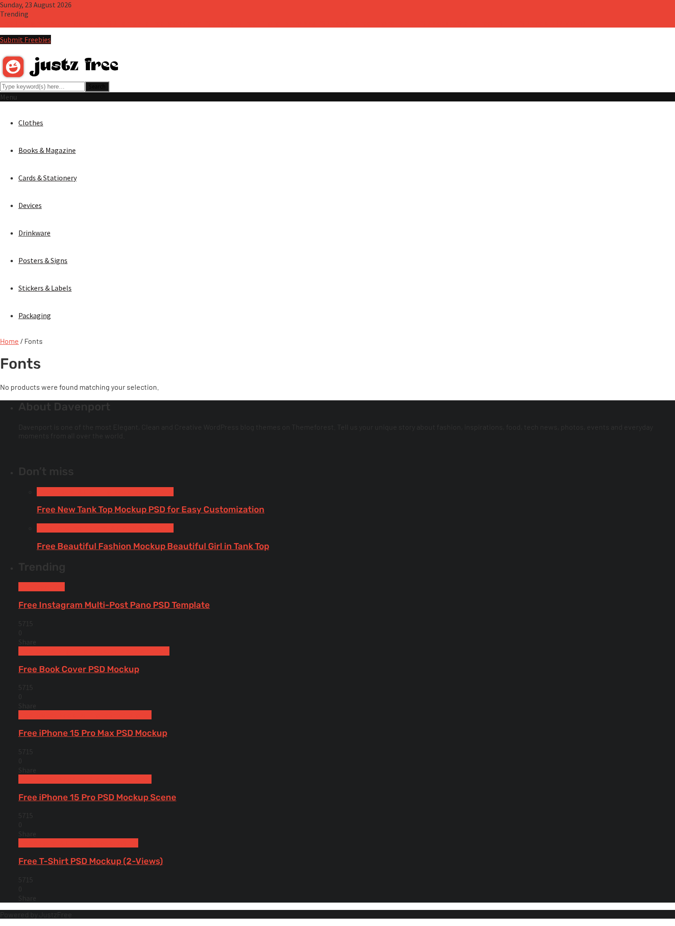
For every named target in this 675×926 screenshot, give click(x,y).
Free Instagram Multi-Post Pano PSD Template (74, 23)
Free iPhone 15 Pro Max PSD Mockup (298, 23)
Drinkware (34, 232)
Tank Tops (157, 491)
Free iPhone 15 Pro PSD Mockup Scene (416, 23)
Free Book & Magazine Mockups (67, 651)
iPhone (97, 714)
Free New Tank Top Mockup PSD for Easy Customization (150, 510)
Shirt (130, 842)
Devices (30, 205)
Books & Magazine (47, 150)
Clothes (30, 122)
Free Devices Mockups (52, 714)
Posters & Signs (43, 260)
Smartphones (130, 714)
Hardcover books (143, 651)
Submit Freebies (25, 39)
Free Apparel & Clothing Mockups (89, 491)
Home (9, 341)
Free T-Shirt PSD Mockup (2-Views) (531, 23)
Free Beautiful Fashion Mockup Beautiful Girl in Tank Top (153, 546)
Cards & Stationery (47, 177)
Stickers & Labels (45, 287)
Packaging (34, 315)
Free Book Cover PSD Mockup (195, 23)
